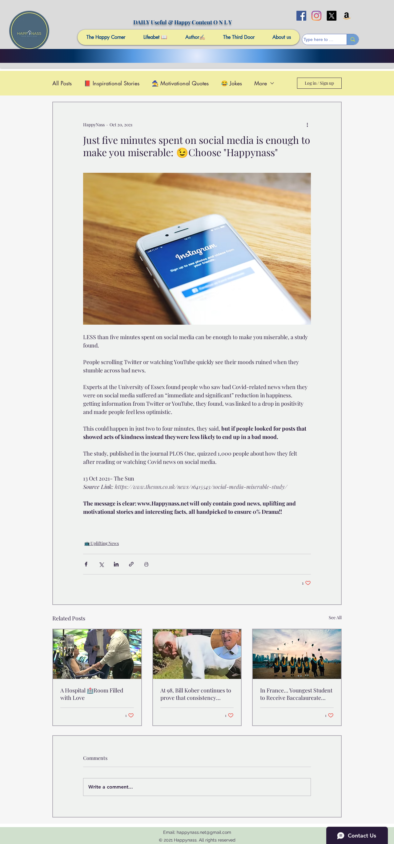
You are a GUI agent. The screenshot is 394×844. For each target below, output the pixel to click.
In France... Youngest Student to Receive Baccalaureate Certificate (296, 694)
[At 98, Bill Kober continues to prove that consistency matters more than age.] (197, 654)
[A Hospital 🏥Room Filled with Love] (97, 654)
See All (335, 617)
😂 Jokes (231, 83)
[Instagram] (316, 16)
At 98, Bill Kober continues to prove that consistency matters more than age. (195, 694)
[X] (331, 16)
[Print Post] (146, 564)
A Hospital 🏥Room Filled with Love (91, 694)
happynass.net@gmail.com (204, 832)
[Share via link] (131, 564)
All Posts (62, 83)
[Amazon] (347, 16)
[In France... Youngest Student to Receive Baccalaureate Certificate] (297, 654)
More (260, 83)
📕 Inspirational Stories (111, 83)
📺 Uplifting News (101, 543)
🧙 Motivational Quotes (180, 83)
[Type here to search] (353, 39)
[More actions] (307, 124)
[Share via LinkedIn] (116, 564)
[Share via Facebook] (86, 564)
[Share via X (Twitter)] (101, 564)
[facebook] (301, 16)
